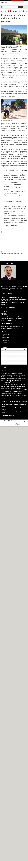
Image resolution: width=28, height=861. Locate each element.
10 (6, 356)
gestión (23, 378)
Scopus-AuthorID (6, 343)
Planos (7, 420)
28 (21, 361)
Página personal (5, 337)
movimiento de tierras (20, 386)
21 (21, 358)
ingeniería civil (9, 382)
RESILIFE (8, 392)
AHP (1, 373)
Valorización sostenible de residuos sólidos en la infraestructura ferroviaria (13, 414)
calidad (9, 373)
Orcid (3, 335)
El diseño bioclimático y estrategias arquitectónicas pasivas (14, 405)
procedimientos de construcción (11, 390)
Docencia (14, 252)
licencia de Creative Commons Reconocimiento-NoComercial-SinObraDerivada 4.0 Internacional (12, 318)
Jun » (5, 367)
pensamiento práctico (17, 253)
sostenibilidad (17, 392)
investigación (20, 382)
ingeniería (9, 253)
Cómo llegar (3, 420)
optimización (6, 388)
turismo (22, 393)
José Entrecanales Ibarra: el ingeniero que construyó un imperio (14, 411)
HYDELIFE (17, 381)
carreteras (13, 373)
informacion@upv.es (4, 424)
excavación (14, 378)
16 (2, 358)
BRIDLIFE (5, 373)
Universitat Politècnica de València (12, 395)
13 (17, 356)
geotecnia (19, 378)
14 (21, 356)
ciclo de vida (18, 373)
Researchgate (5, 342)
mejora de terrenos (11, 386)
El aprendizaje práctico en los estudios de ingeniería (13, 18)
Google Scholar (5, 334)
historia (3, 381)
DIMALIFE (3, 377)
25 (9, 361)
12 (13, 356)
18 (9, 358)
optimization (13, 388)
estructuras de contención (6, 378)
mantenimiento (12, 384)
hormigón (9, 380)
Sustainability (4, 393)
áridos (25, 395)
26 (13, 361)
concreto (16, 375)
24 (6, 361)
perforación (18, 388)
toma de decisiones (14, 393)
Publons (4, 339)
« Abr (2, 367)
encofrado (18, 376)
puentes (3, 392)
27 (17, 361)
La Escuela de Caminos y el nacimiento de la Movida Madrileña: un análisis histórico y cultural (14, 402)
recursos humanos (21, 252)
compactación (10, 375)
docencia (4, 253)
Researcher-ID (5, 340)
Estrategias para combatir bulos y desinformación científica (13, 408)
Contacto (10, 420)
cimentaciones (4, 375)
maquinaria (18, 384)
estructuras (23, 377)
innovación (15, 382)
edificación (13, 376)
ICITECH (24, 381)
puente (24, 390)
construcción (22, 375)
